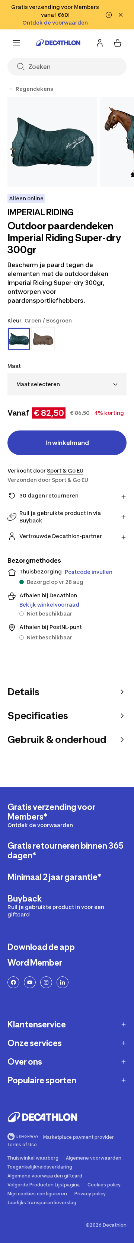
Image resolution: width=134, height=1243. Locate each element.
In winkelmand (67, 442)
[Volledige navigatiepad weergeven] (10, 89)
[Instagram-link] (46, 982)
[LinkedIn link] (62, 982)
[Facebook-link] (13, 982)
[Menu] (16, 43)
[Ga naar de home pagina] (58, 42)
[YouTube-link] (30, 982)
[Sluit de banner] (121, 15)
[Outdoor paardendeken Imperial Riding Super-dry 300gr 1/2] (52, 142)
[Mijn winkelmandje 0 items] (118, 43)
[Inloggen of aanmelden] (100, 43)
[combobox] (67, 384)
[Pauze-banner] (109, 15)
